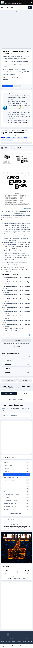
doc (4, 137)
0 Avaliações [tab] (24, 394)
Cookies (28, 638)
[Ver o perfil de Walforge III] (2, 148)
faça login (15, 408)
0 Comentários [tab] (9, 394)
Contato (22, 638)
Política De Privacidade (14, 638)
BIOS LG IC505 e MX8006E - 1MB (16, 578)
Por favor (17, 340)
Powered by (24, 641)
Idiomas (5, 638)
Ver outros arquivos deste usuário (12, 148)
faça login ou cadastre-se (10, 343)
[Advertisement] (16, 31)
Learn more (3, 2)
